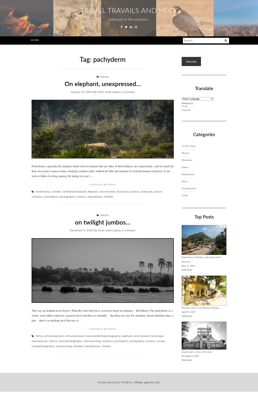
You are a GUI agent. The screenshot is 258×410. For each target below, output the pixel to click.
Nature (104, 76)
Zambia (106, 346)
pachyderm (51, 196)
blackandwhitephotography (103, 336)
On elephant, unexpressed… (103, 84)
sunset (161, 341)
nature (158, 191)
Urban (185, 195)
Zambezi (78, 346)
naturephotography (70, 341)
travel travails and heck (129, 10)
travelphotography (43, 346)
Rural (184, 181)
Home (35, 40)
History (185, 153)
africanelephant (54, 336)
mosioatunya (39, 341)
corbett (55, 191)
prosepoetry (137, 341)
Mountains (187, 160)
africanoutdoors (75, 336)
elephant (93, 191)
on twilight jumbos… (102, 223)
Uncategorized (189, 188)
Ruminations (188, 174)
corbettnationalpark (74, 191)
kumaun (134, 191)
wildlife (108, 196)
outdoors (37, 196)
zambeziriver (92, 346)
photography (67, 196)
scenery (81, 196)
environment (107, 191)
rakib (157, 382)
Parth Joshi (104, 92)
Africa (39, 336)
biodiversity (43, 191)
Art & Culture (189, 146)
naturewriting (92, 341)
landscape (146, 191)
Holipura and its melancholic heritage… (201, 307)
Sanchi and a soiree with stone (197, 351)
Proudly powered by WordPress (115, 382)
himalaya (122, 191)
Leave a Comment (124, 92)
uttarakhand (94, 196)
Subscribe (191, 61)
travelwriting (64, 346)
